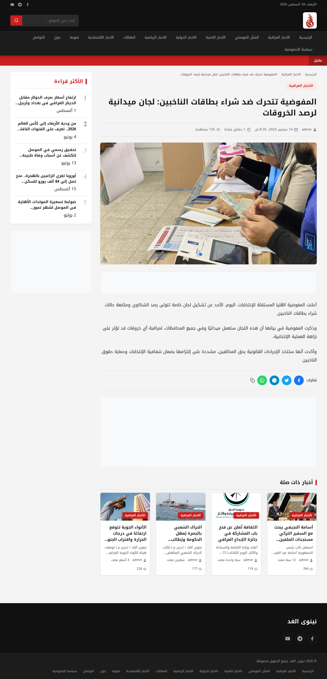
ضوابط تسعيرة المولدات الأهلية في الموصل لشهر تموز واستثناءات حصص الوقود (47, 207)
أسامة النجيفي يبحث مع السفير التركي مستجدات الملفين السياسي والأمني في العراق (293, 539)
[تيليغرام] (20, 5)
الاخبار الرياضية (156, 37)
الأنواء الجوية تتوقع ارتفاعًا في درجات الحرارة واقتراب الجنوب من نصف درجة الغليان (125, 536)
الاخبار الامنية (216, 37)
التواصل (39, 37)
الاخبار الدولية (186, 37)
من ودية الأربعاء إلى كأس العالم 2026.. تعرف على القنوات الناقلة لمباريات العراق (47, 129)
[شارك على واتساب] (262, 380)
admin (307, 130)
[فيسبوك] (28, 5)
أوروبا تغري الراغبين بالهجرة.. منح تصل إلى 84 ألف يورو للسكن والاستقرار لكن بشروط (46, 181)
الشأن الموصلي (247, 37)
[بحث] (16, 20)
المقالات (129, 37)
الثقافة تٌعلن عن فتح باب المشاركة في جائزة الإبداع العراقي (238, 533)
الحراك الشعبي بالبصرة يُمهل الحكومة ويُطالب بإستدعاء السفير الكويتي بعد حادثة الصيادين (184, 542)
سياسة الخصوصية (298, 49)
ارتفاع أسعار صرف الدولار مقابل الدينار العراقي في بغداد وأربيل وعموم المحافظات (47, 103)
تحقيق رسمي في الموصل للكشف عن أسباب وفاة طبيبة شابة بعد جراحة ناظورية (49, 155)
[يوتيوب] (12, 5)
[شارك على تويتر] (286, 380)
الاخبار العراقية (279, 37)
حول (57, 37)
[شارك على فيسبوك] (299, 380)
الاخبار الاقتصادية (101, 37)
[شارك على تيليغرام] (274, 380)
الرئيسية (305, 37)
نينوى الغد (302, 621)
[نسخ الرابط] (252, 380)
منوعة (74, 37)
